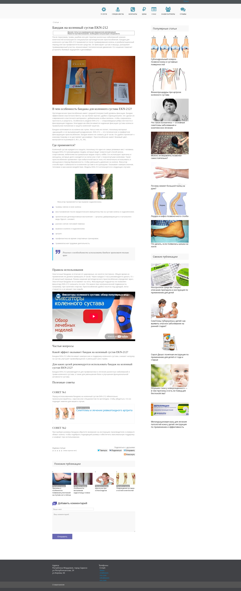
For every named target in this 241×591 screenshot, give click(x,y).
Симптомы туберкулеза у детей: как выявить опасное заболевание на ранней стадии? (168, 324)
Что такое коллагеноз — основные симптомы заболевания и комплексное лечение (168, 125)
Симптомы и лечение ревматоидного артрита (104, 410)
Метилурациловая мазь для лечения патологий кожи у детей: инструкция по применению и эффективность (169, 424)
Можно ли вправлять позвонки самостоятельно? (166, 157)
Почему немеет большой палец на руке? (168, 187)
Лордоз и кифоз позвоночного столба (169, 216)
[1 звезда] (53, 450)
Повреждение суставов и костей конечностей (125, 489)
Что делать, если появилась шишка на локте (169, 245)
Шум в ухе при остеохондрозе (101, 489)
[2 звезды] (55, 450)
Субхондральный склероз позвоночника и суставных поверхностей (164, 62)
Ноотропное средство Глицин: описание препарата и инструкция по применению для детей (169, 290)
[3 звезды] (58, 450)
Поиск (186, 1)
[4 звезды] (60, 450)
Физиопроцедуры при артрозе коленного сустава (166, 93)
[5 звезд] (62, 450)
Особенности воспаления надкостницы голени (82, 490)
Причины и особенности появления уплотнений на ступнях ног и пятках (61, 491)
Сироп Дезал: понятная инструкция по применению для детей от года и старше (170, 357)
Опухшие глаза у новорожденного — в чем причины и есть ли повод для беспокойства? (169, 391)
